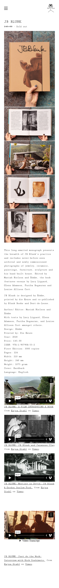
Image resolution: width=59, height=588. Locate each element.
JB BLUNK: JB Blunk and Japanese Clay (29, 445)
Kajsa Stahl (19, 410)
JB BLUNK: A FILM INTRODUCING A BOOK (28, 406)
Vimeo (35, 410)
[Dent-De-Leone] (51, 8)
